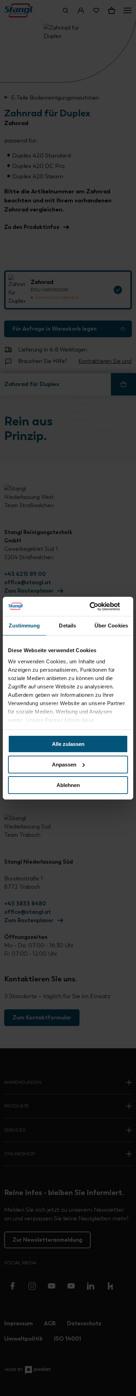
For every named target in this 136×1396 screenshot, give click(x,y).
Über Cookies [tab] (111, 625)
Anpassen (64, 765)
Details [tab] (67, 625)
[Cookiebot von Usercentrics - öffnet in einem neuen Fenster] (98, 606)
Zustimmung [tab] (24, 625)
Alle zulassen (68, 744)
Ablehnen (68, 785)
